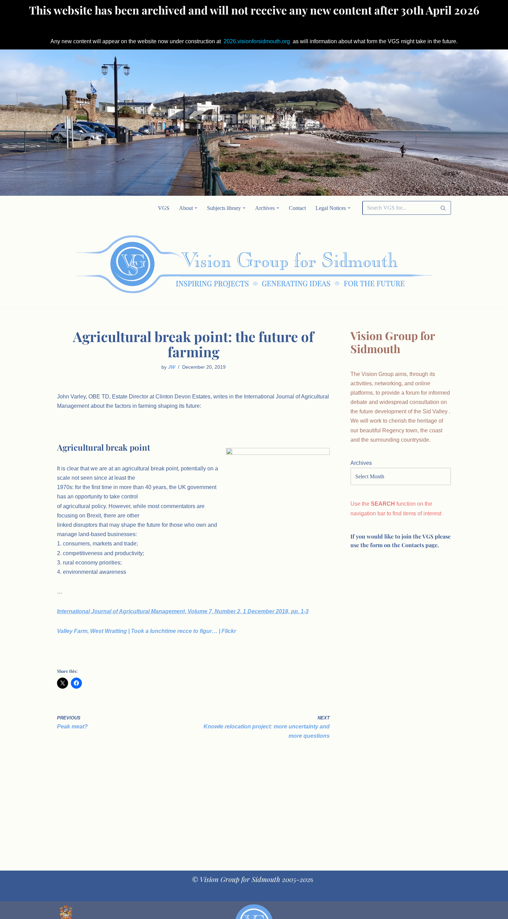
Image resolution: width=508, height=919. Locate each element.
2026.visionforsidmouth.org (257, 41)
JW (171, 367)
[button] (196, 207)
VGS (163, 208)
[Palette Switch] (396, 264)
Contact (297, 208)
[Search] (443, 208)
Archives (361, 463)
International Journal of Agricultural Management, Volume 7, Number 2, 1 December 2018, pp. (183, 611)
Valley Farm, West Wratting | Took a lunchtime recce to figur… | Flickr (146, 631)
